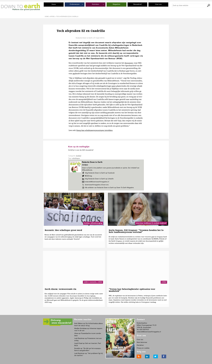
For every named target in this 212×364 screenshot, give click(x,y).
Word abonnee (142, 342)
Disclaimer (140, 345)
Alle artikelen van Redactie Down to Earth (109, 188)
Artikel (78, 156)
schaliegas (76, 158)
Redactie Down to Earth (84, 38)
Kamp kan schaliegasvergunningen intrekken (94, 130)
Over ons (140, 340)
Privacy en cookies (143, 348)
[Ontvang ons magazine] (58, 325)
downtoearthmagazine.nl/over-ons (97, 185)
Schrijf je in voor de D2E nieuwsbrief (80, 150)
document (129, 63)
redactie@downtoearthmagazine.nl (97, 182)
